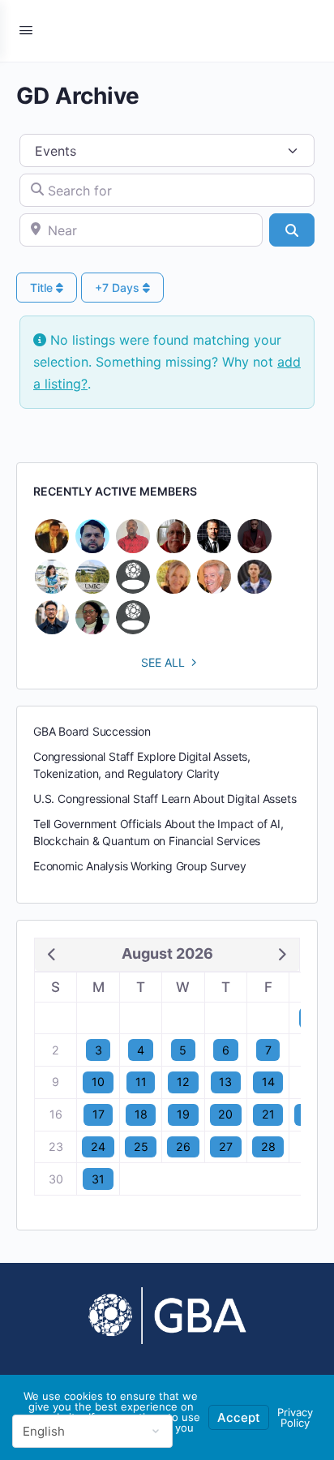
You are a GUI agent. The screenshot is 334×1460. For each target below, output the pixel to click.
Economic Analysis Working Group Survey (139, 866)
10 (98, 1082)
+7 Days (119, 287)
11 (141, 1082)
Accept (238, 1417)
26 (183, 1146)
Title (43, 287)
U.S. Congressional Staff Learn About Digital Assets (164, 798)
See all (163, 662)
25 (141, 1146)
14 (268, 1082)
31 (98, 1179)
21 (268, 1114)
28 (268, 1146)
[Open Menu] (26, 29)
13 (225, 1082)
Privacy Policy (295, 1417)
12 (183, 1082)
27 (226, 1146)
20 (225, 1114)
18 (141, 1114)
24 (98, 1146)
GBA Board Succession (92, 731)
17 (98, 1114)
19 (183, 1114)
